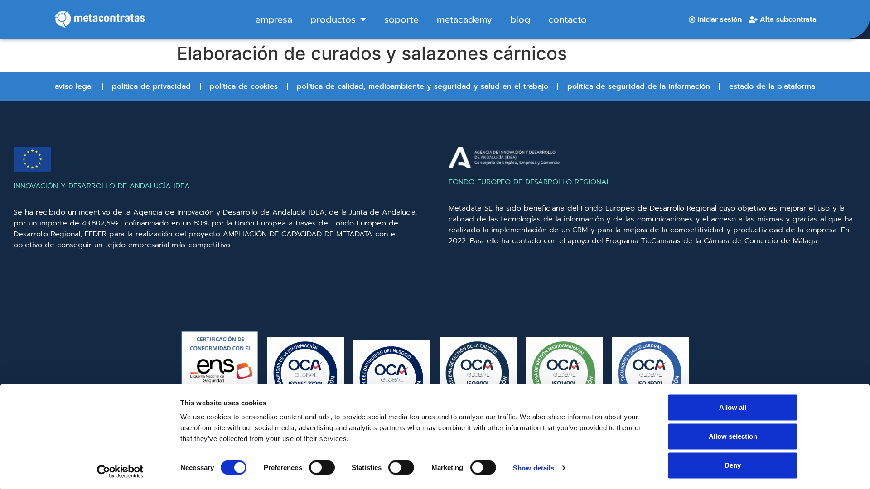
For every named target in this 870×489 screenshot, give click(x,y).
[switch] (322, 467)
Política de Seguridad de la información (638, 86)
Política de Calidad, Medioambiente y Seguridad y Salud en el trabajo (422, 86)
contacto (567, 19)
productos (333, 19)
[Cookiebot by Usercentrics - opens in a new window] (120, 471)
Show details (533, 467)
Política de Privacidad (151, 86)
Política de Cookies (244, 86)
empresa (273, 19)
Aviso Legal (74, 86)
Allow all (732, 407)
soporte (401, 19)
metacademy (464, 19)
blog (520, 19)
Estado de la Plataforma (772, 86)
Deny (733, 465)
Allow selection (733, 436)
